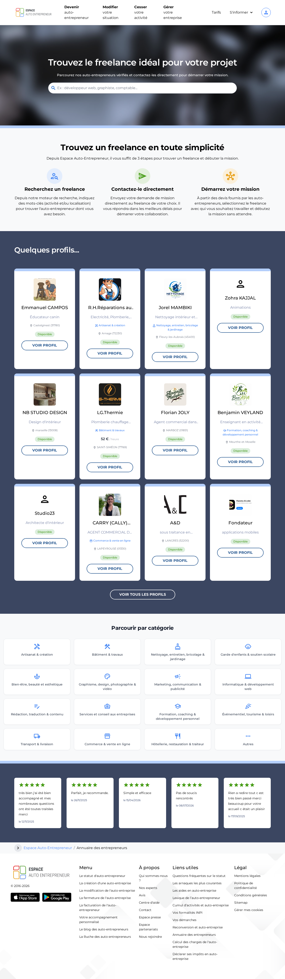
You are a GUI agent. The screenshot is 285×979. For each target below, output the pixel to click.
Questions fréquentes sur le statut (199, 876)
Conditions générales (250, 895)
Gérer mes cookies (248, 910)
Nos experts (148, 888)
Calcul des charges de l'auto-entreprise (195, 944)
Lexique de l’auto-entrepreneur (196, 898)
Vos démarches (184, 920)
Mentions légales (247, 876)
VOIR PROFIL (44, 345)
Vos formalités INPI (187, 913)
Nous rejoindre (150, 937)
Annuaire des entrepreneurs (194, 935)
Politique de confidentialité (245, 885)
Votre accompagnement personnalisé (98, 919)
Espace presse (150, 917)
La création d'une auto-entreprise (105, 883)
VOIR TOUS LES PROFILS (142, 594)
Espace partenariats (148, 927)
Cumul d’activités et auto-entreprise (201, 905)
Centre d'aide (149, 903)
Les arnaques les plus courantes (197, 883)
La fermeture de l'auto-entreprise (105, 898)
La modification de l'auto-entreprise (107, 891)
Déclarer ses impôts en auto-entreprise (195, 956)
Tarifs (216, 12)
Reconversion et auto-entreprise (198, 927)
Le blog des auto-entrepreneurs (103, 929)
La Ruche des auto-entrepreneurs (105, 937)
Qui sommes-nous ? (153, 878)
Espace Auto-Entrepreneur (48, 848)
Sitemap (240, 903)
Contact (145, 910)
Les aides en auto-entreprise (194, 891)
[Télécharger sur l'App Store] (25, 897)
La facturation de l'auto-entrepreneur (97, 907)
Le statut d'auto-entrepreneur (102, 876)
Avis (142, 895)
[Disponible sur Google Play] (56, 897)
